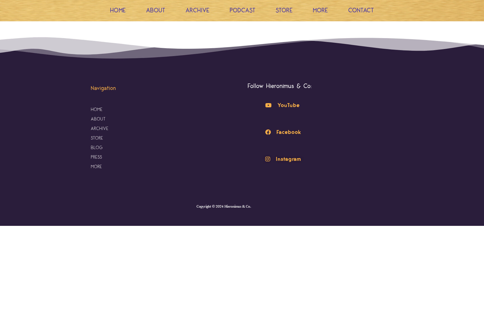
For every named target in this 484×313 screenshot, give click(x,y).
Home (118, 10)
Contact (361, 10)
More (320, 10)
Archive (197, 10)
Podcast (242, 10)
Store (284, 10)
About (155, 10)
